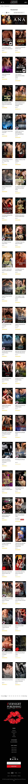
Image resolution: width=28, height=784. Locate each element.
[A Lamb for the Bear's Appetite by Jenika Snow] (20, 177)
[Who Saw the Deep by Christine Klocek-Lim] (20, 342)
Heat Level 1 (14, 747)
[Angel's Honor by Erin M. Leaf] (20, 315)
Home (2, 6)
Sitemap (14, 736)
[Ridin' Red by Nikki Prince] (20, 616)
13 (15, 695)
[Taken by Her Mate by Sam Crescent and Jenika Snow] (20, 534)
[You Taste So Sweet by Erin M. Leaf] (7, 205)
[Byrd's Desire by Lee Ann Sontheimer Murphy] (20, 93)
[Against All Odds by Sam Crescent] (7, 396)
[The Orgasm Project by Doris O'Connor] (7, 589)
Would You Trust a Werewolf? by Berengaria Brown (19, 132)
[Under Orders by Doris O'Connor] (7, 643)
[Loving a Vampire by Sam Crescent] (7, 534)
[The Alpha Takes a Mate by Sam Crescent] (20, 589)
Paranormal (7, 6)
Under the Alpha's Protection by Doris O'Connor (6, 461)
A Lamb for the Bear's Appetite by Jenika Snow (20, 188)
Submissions (14, 732)
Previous (4, 695)
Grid (8, 12)
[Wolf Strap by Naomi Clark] (20, 643)
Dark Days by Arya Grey (7, 679)
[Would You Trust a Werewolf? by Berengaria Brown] (20, 122)
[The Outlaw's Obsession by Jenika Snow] (20, 65)
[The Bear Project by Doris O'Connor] (20, 232)
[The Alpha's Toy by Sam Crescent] (7, 122)
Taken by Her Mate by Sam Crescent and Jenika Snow (20, 545)
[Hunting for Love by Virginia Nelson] (7, 616)
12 (13, 695)
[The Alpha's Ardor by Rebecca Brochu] (20, 670)
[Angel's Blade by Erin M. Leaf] (7, 177)
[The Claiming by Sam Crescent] (7, 315)
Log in (8, 775)
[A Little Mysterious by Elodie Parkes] (7, 342)
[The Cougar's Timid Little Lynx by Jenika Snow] (20, 286)
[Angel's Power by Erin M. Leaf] (7, 286)
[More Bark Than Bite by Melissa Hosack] (7, 423)
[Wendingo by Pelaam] (20, 450)
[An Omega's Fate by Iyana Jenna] (7, 232)
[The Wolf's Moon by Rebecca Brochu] (20, 562)
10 (9, 695)
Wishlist (19, 775)
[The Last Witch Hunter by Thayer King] (7, 150)
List (4, 12)
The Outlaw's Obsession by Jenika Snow (19, 76)
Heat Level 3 (14, 750)
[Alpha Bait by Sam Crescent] (7, 65)
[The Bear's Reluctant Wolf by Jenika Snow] (7, 259)
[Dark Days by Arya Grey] (7, 670)
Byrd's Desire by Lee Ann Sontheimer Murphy (20, 104)
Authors (14, 730)
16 (21, 695)
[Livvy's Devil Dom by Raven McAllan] (7, 369)
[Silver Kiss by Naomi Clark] (20, 505)
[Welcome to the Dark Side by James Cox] (7, 562)
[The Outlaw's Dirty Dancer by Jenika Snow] (7, 38)
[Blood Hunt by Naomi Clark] (20, 423)
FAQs (14, 733)
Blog (14, 735)
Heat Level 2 (14, 749)
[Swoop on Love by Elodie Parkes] (20, 369)
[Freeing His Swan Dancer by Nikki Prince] (7, 478)
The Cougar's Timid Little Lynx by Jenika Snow (19, 297)
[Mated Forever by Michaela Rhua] (7, 505)
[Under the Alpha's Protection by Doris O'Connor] (7, 450)
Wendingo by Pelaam (20, 459)
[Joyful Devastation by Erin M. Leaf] (20, 38)
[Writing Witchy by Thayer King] (20, 478)
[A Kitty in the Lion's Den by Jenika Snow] (20, 205)
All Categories (14, 741)
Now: (16, 519)
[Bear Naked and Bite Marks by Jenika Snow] (7, 93)
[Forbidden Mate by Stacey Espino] (20, 259)
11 (11, 695)
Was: (16, 518)
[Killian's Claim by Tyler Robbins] (20, 150)
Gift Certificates (14, 775)
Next (25, 695)
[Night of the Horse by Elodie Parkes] (20, 396)
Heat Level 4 (14, 752)
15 (19, 695)
